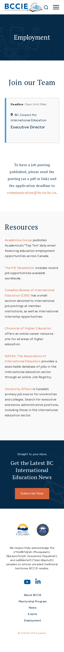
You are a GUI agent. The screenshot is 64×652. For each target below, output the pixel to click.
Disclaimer (40, 633)
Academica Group (18, 240)
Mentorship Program (33, 601)
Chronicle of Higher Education (28, 328)
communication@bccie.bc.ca (31, 192)
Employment (32, 620)
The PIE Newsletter (19, 268)
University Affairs (18, 389)
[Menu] (54, 7)
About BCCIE (33, 595)
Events (32, 614)
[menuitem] (54, 7)
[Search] (46, 7)
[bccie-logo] (24, 7)
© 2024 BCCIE (25, 633)
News (32, 607)
